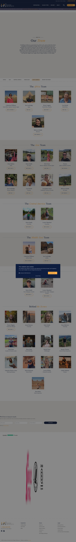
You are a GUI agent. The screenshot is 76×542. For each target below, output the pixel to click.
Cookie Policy (38, 275)
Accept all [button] (52, 272)
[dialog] (38, 271)
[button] (25, 272)
